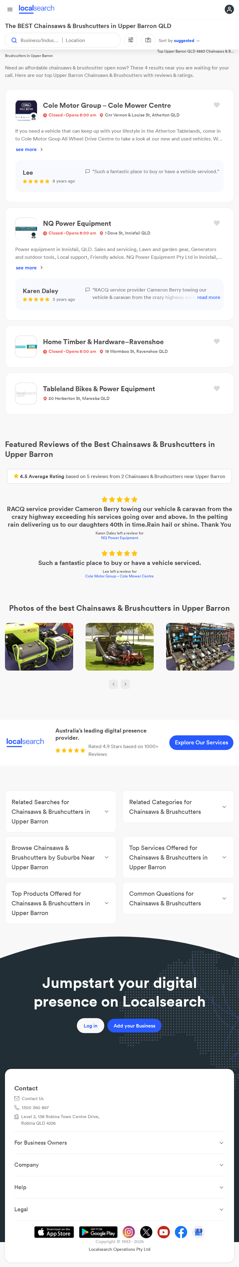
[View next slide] (125, 684)
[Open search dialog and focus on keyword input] (11, 40)
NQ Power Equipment (119, 537)
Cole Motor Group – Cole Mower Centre (119, 576)
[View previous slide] (113, 684)
